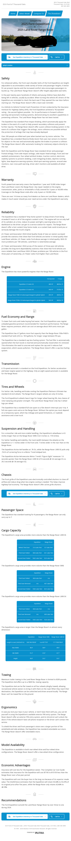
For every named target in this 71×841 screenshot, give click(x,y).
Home (13, 13)
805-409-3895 (65, 6)
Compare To (39, 13)
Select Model (24, 13)
